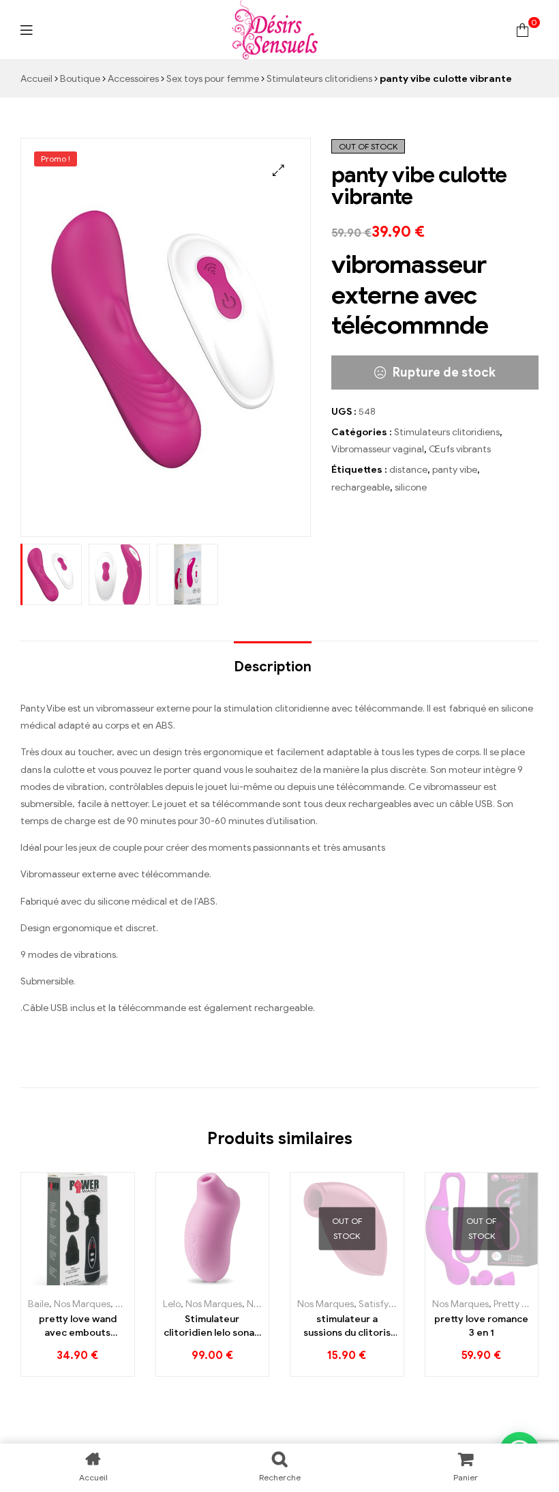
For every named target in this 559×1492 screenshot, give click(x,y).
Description (273, 666)
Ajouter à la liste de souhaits (80, 1280)
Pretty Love (518, 1304)
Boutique (80, 79)
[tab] (273, 660)
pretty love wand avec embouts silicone (78, 1326)
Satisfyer (378, 1304)
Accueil (36, 79)
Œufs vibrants (460, 449)
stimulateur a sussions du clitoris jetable (347, 1326)
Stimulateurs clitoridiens (319, 79)
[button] (278, 170)
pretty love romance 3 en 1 (481, 1326)
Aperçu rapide (106, 1280)
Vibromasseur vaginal (377, 449)
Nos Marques (82, 1304)
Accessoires (133, 79)
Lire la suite (320, 1280)
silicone (411, 487)
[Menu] (26, 29)
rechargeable (360, 487)
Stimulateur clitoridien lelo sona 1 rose (212, 1326)
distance (408, 470)
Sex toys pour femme (212, 79)
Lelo (172, 1304)
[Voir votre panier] (522, 29)
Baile (38, 1304)
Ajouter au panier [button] (51, 1280)
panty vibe (454, 470)
